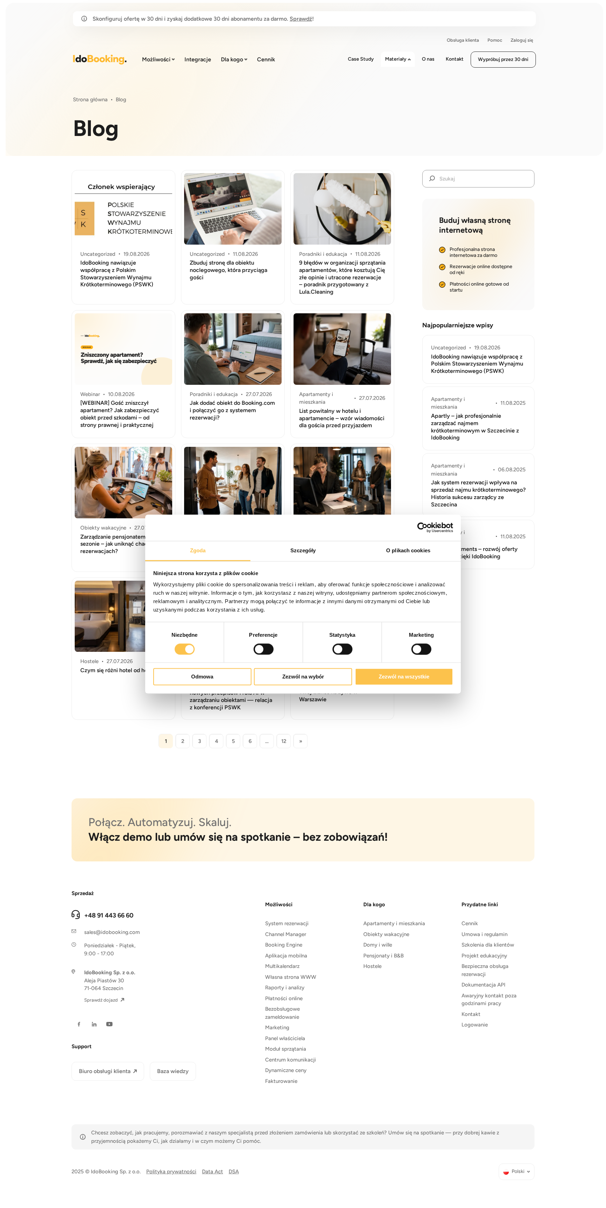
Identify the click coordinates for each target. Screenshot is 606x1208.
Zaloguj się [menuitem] (522, 40)
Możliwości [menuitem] (156, 59)
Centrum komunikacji (290, 1060)
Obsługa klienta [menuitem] (463, 40)
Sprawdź (301, 18)
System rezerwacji (287, 923)
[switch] (264, 649)
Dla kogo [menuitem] (232, 59)
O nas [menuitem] (428, 59)
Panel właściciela (285, 1038)
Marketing (277, 1027)
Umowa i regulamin (484, 934)
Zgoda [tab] (198, 550)
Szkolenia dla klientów (488, 945)
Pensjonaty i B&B (383, 956)
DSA (234, 1171)
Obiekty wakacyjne (386, 934)
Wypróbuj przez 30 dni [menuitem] (503, 59)
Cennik (470, 923)
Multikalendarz (282, 966)
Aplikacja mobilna (286, 956)
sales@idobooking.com (112, 932)
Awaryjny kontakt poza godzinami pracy (489, 999)
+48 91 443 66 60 (109, 915)
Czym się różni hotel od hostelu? (121, 670)
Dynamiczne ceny (286, 1070)
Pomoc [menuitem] (494, 40)
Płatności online (284, 998)
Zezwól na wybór (303, 677)
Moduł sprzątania (285, 1049)
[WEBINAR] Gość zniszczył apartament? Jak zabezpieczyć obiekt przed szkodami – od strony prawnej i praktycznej (119, 414)
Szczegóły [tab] (303, 550)
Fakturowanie (281, 1081)
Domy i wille (377, 945)
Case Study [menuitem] (361, 59)
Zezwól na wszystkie (404, 677)
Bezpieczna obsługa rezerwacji (485, 970)
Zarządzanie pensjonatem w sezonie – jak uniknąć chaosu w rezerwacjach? (119, 544)
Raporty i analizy (284, 987)
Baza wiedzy (173, 1071)
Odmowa (202, 677)
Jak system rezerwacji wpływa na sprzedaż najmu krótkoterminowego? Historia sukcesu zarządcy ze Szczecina (478, 493)
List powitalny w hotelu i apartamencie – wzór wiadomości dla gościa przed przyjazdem (341, 418)
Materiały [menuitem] (395, 59)
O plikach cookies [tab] (408, 550)
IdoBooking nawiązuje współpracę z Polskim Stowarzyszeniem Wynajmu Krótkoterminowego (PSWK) (116, 273)
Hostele (372, 966)
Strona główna (90, 99)
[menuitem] (516, 1172)
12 (284, 741)
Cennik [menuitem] (266, 59)
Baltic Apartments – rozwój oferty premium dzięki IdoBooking (474, 553)
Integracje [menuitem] (197, 59)
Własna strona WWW (290, 977)
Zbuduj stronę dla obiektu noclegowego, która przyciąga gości (228, 270)
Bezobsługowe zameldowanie (282, 1013)
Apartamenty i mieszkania (394, 923)
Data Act (212, 1171)
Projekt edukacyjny (484, 956)
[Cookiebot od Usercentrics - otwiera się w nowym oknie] (422, 527)
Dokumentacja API (483, 985)
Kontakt (471, 1014)
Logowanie (475, 1025)
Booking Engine (283, 945)
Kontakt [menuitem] (455, 59)
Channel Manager (285, 934)
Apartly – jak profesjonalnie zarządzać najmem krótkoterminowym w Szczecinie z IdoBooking (475, 426)
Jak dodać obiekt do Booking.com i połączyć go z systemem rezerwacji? (232, 410)
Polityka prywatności (171, 1171)
